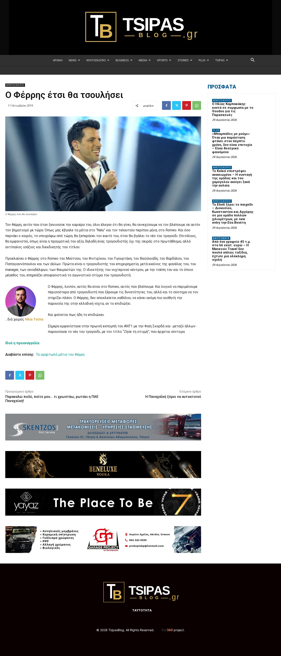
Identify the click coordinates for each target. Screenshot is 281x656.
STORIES (183, 60)
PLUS (202, 60)
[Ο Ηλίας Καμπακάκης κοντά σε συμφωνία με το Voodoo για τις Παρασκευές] (263, 105)
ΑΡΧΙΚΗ (58, 60)
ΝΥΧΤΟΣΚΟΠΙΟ (96, 60)
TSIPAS (220, 60)
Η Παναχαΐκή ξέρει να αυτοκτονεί (173, 397)
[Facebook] (166, 105)
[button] (252, 60)
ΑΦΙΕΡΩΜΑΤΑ (221, 238)
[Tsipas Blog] (140, 27)
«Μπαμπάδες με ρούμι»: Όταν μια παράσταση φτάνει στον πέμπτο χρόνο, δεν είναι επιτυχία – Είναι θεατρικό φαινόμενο (232, 143)
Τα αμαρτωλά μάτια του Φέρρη (60, 354)
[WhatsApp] (196, 105)
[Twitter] (176, 105)
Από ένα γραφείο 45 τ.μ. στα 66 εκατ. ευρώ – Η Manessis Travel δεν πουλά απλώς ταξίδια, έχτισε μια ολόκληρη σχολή (231, 251)
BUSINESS (122, 60)
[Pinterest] (186, 105)
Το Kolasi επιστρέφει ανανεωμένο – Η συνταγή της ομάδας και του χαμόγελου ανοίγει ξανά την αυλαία (232, 178)
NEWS (73, 60)
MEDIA (143, 60)
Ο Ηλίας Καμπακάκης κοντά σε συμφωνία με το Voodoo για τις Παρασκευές (232, 109)
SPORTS (162, 60)
